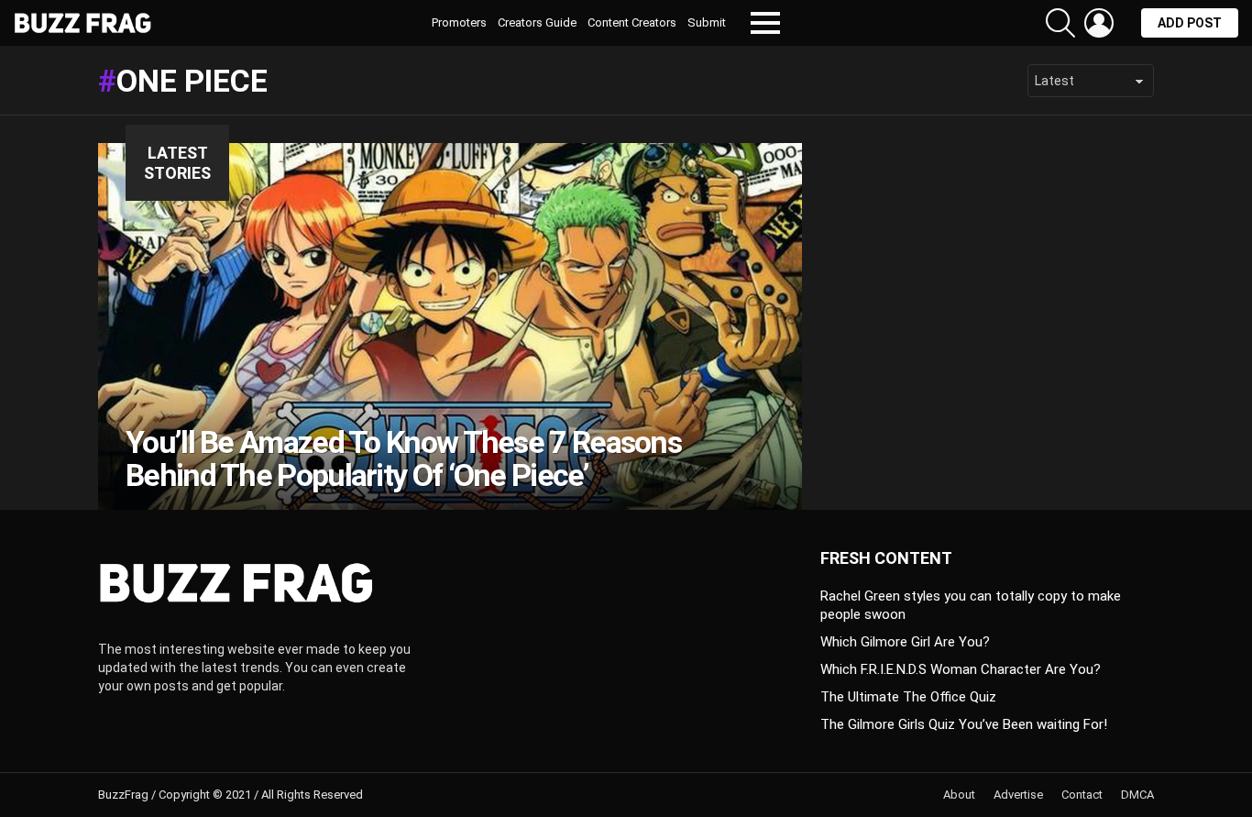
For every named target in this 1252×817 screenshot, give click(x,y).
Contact (1082, 794)
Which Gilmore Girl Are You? (905, 642)
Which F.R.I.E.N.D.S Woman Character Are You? (960, 669)
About (959, 794)
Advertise (1018, 794)
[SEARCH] (1060, 23)
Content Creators (632, 22)
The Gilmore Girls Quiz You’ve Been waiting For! (963, 724)
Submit (706, 22)
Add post (1190, 23)
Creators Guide (537, 22)
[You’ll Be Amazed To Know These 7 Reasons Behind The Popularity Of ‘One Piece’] (450, 326)
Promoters (459, 22)
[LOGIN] (1099, 23)
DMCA (1137, 794)
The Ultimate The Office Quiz (908, 697)
